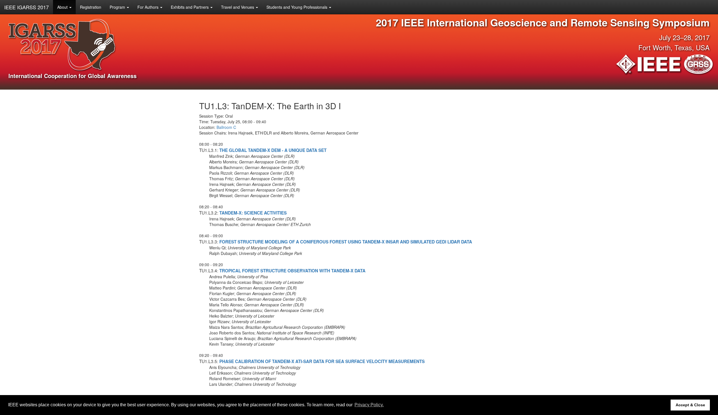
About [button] (63, 7)
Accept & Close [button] (690, 405)
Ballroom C (226, 127)
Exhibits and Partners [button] (190, 7)
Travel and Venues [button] (238, 7)
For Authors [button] (148, 7)
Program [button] (118, 7)
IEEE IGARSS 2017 (26, 7)
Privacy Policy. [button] (369, 404)
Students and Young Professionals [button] (297, 7)
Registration (90, 7)
